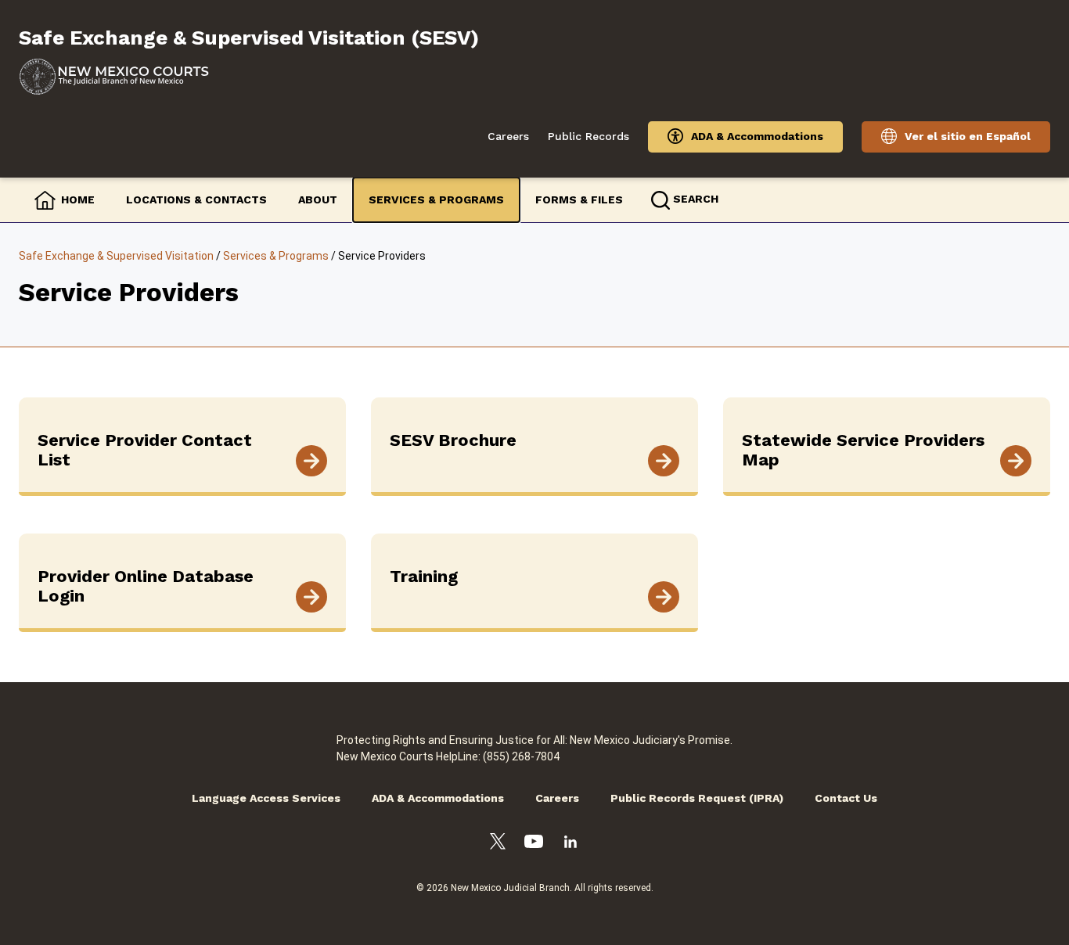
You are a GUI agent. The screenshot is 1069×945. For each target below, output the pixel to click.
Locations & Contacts (196, 199)
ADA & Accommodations (757, 136)
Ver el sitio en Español (968, 136)
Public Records (588, 136)
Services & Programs (436, 199)
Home (78, 199)
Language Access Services (266, 798)
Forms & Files (579, 199)
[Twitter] (498, 843)
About (317, 199)
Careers (508, 136)
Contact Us (846, 798)
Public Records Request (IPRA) (696, 798)
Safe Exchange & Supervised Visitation (116, 256)
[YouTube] (533, 844)
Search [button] (695, 198)
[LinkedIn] (570, 844)
